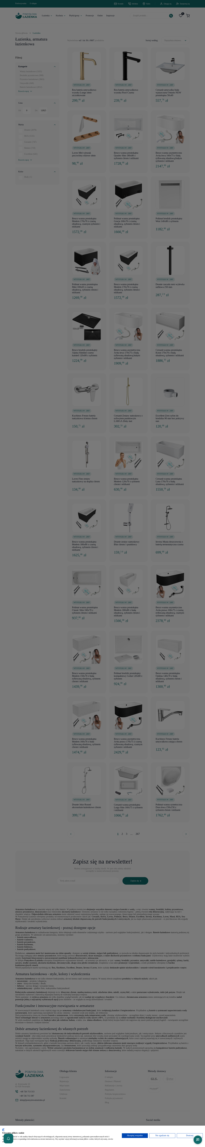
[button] (8, 1138)
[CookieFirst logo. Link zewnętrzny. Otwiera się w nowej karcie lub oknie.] (3, 1129)
